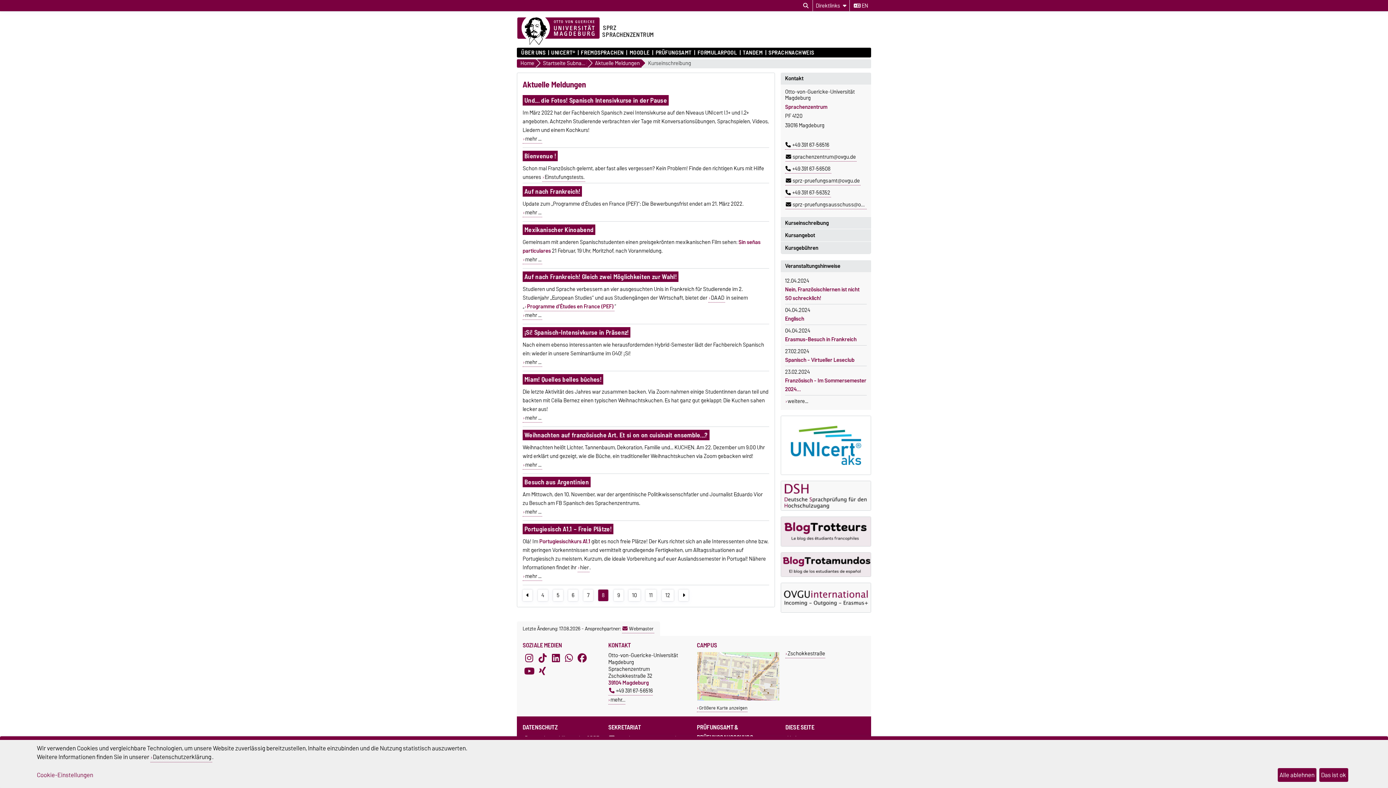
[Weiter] (684, 595)
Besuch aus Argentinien (556, 482)
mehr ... (533, 138)
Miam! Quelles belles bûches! (562, 379)
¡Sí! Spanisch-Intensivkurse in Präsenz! (576, 332)
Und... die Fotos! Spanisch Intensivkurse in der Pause (595, 100)
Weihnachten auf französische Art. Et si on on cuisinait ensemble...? (616, 435)
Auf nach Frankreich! (552, 191)
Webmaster (641, 628)
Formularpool (717, 52)
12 (667, 595)
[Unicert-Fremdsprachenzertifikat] (826, 445)
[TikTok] (542, 658)
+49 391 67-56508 (811, 168)
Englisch (794, 318)
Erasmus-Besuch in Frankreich (821, 339)
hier (584, 567)
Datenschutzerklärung (182, 757)
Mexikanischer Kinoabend (559, 229)
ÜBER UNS (533, 52)
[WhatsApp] (568, 658)
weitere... (798, 401)
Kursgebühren (801, 248)
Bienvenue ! (540, 156)
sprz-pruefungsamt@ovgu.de (826, 180)
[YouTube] (529, 671)
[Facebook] (582, 658)
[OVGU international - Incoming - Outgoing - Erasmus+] (826, 598)
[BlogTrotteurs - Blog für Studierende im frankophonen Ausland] (826, 532)
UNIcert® (563, 52)
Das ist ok (1333, 775)
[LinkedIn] (555, 658)
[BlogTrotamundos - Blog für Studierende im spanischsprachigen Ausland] (826, 564)
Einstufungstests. (564, 177)
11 (651, 595)
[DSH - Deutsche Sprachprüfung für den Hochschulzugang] (826, 496)
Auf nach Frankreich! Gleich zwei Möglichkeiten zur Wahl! (600, 276)
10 (634, 595)
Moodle (640, 52)
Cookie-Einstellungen (65, 775)
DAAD (717, 298)
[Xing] (542, 671)
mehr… (618, 699)
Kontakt (794, 78)
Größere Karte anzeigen (723, 708)
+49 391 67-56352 (811, 192)
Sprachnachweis (791, 52)
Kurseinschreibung (669, 63)
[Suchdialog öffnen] (805, 5)
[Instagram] (529, 658)
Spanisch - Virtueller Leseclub (819, 360)
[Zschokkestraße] (738, 698)
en (864, 5)
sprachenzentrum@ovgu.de (824, 157)
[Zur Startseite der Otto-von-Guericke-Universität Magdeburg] (558, 31)
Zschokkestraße (806, 653)
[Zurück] (527, 595)
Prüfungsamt (674, 52)
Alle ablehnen (1297, 775)
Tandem (753, 52)
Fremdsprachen (602, 52)
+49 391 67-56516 (810, 145)
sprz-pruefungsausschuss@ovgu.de (834, 204)
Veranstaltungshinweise (812, 266)
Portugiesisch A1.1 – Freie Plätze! (568, 529)
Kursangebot (800, 235)
